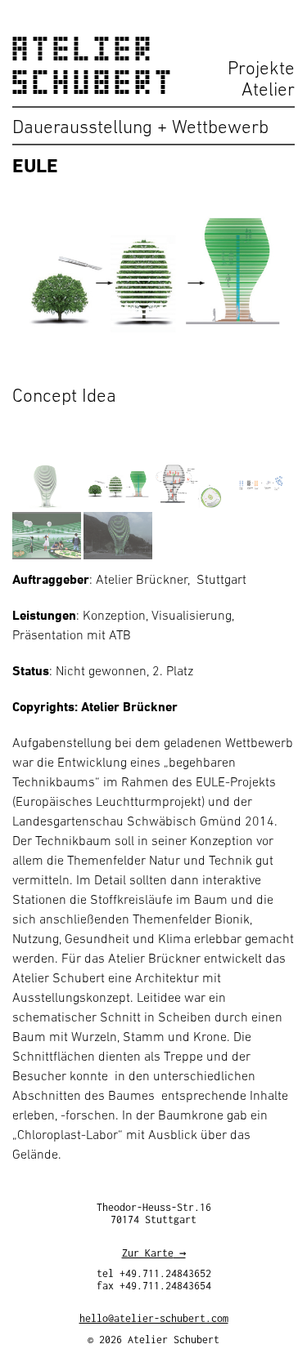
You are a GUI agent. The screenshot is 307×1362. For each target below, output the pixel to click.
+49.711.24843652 (165, 1273)
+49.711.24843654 (165, 1286)
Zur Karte (148, 1253)
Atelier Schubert (94, 66)
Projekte (261, 67)
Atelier (268, 89)
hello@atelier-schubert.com (153, 1318)
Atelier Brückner (129, 706)
